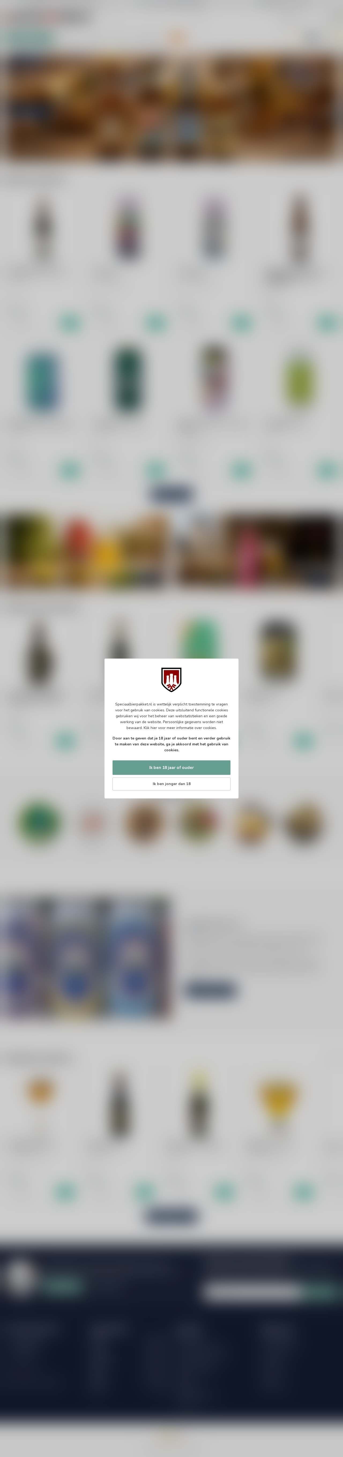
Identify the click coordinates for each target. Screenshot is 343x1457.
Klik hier (150, 727)
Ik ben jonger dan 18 (172, 783)
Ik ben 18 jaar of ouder (171, 767)
